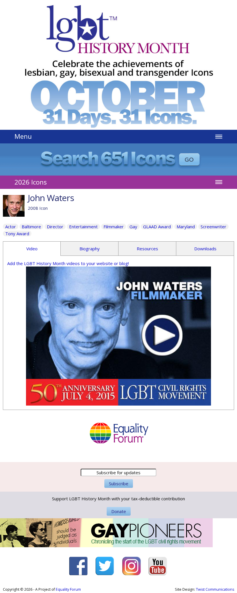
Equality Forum (68, 589)
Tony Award (17, 233)
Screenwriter (213, 226)
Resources (147, 248)
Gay (133, 226)
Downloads (205, 248)
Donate (118, 511)
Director (55, 226)
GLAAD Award (157, 226)
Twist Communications (215, 589)
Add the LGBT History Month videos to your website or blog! (68, 263)
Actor (10, 226)
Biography (89, 248)
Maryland (186, 226)
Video (32, 248)
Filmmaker (113, 226)
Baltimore (31, 226)
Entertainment (83, 226)
